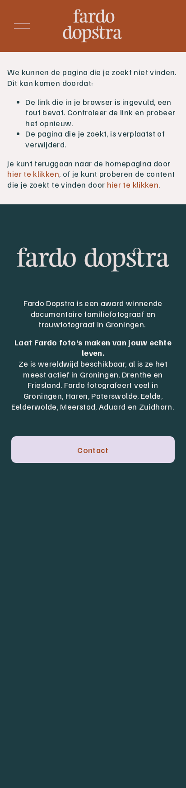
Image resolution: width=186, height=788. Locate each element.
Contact (93, 449)
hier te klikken (33, 173)
